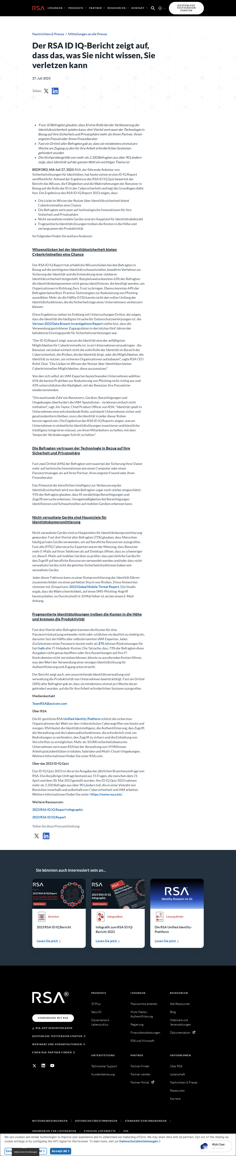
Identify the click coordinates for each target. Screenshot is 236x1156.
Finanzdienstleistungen (145, 1032)
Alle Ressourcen (180, 1003)
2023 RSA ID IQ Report (49, 817)
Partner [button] (95, 8)
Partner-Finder (140, 1066)
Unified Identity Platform (81, 719)
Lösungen (138, 993)
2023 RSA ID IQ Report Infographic (57, 810)
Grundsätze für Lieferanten (54, 1131)
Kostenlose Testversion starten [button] (186, 8)
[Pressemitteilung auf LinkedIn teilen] (55, 91)
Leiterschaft (177, 1074)
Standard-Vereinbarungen (146, 1121)
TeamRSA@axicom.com (49, 703)
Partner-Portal (140, 1082)
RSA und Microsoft (142, 1040)
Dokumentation (180, 1032)
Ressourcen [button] (117, 8)
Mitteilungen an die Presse (87, 34)
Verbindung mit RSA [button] (53, 1018)
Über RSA (176, 1066)
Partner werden (140, 1074)
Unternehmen (180, 1055)
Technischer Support (104, 1066)
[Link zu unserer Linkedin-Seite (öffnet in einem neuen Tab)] (43, 1066)
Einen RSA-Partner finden (52, 1052)
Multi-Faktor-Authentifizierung (142, 1014)
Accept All (59, 1151)
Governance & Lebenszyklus (100, 1022)
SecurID (96, 1012)
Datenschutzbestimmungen (96, 1121)
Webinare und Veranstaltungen (57, 1044)
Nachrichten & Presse (48, 34)
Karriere (175, 1098)
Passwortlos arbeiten (144, 1003)
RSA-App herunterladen (54, 1028)
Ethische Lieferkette (100, 1131)
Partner (137, 1055)
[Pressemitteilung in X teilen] (46, 91)
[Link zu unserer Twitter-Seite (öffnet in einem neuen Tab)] (34, 1066)
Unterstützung (103, 1055)
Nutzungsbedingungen (50, 1121)
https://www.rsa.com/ (106, 794)
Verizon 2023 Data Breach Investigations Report (67, 324)
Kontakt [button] (138, 8)
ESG (126, 1131)
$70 (101, 644)
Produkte (98, 993)
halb (41, 648)
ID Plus (95, 1003)
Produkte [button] (76, 8)
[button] (153, 8)
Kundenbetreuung (103, 1074)
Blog (173, 1012)
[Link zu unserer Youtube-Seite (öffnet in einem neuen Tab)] (52, 1066)
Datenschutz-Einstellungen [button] (25, 1152)
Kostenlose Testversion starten (57, 1036)
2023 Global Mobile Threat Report (94, 587)
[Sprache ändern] (160, 8)
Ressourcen (179, 993)
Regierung (137, 1024)
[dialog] (118, 1145)
